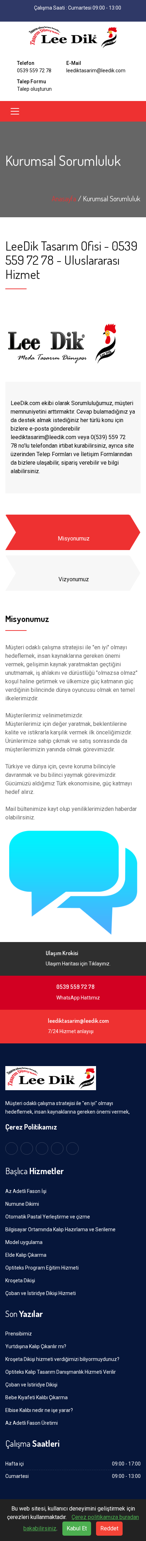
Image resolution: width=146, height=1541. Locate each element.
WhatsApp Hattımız (78, 998)
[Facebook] (56, 16)
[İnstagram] (78, 16)
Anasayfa (64, 198)
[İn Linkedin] (89, 16)
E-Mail (73, 63)
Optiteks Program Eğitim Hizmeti (42, 1268)
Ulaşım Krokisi (62, 953)
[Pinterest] (72, 1148)
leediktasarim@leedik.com (95, 70)
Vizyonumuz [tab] (73, 579)
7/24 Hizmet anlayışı (71, 1031)
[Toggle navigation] (14, 111)
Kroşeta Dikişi (20, 1280)
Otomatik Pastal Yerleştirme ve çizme (47, 1217)
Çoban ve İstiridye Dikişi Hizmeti (40, 1293)
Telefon (25, 63)
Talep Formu (31, 81)
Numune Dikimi (22, 1204)
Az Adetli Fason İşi (25, 1191)
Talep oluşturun (34, 89)
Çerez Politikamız (31, 1126)
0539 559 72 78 (34, 70)
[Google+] (57, 1148)
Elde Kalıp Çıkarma (25, 1255)
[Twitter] (67, 16)
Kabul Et (77, 1528)
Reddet (109, 1528)
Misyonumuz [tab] (74, 538)
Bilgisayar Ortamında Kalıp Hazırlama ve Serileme (60, 1229)
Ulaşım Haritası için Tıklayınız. (78, 963)
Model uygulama (24, 1242)
